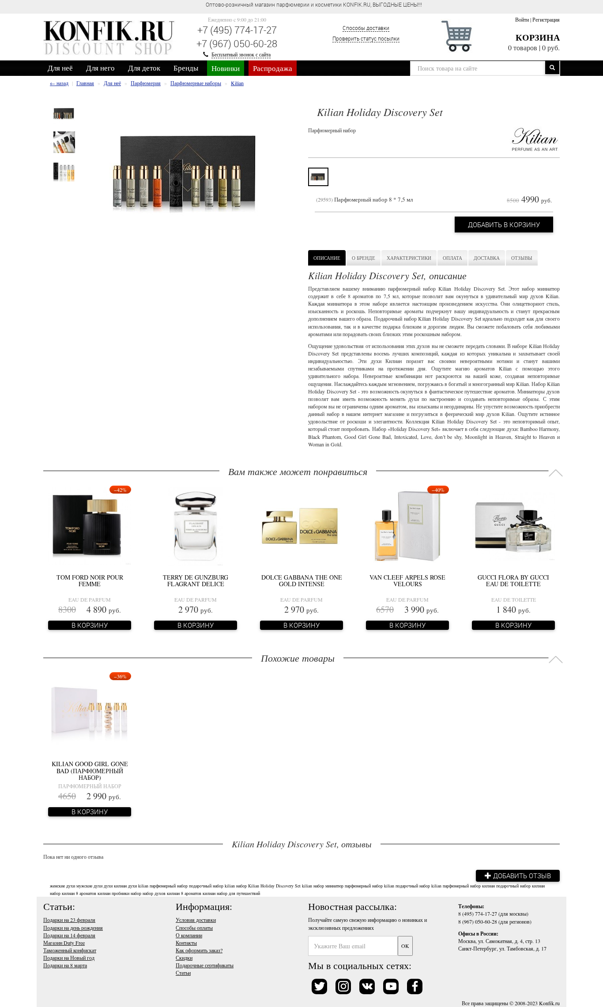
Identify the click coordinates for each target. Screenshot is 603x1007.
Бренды (185, 68)
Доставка (487, 258)
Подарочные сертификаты (205, 965)
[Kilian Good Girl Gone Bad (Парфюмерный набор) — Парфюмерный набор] (89, 711)
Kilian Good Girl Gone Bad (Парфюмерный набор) (90, 771)
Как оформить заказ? (199, 950)
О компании (189, 935)
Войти (522, 19)
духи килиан (115, 886)
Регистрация (546, 19)
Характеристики (409, 258)
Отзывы (521, 258)
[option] (64, 114)
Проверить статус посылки (365, 38)
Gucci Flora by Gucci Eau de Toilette (513, 580)
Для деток (144, 68)
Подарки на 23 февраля (69, 919)
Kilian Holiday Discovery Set (274, 886)
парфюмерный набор (169, 886)
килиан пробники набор (119, 893)
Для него (100, 68)
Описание (326, 258)
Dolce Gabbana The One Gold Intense (301, 580)
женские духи (62, 886)
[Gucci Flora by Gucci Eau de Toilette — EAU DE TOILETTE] (513, 525)
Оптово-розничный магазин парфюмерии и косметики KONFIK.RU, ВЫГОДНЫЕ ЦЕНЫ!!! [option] (314, 4)
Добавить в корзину (504, 224)
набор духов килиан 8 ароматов (172, 893)
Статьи (183, 972)
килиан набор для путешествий (231, 893)
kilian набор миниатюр (322, 886)
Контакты (186, 942)
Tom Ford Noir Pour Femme (90, 580)
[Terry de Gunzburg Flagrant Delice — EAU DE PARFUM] (195, 525)
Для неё (60, 68)
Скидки (184, 957)
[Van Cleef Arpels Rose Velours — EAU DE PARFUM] (407, 525)
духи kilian (138, 886)
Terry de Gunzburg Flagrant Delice (195, 580)
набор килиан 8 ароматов (73, 893)
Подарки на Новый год (68, 957)
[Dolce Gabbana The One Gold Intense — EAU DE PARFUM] (301, 525)
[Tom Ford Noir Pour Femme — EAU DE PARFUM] (89, 525)
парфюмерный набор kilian (369, 886)
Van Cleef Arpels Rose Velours (407, 580)
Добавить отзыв (521, 875)
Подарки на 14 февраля (69, 935)
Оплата (452, 258)
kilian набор (236, 886)
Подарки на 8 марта (65, 965)
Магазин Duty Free (64, 942)
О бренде (363, 258)
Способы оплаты (194, 927)
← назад (59, 82)
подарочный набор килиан (520, 886)
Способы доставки (366, 27)
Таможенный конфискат (69, 950)
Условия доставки (196, 919)
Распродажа (272, 68)
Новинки (225, 68)
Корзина (538, 37)
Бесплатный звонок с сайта (241, 54)
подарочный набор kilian (418, 886)
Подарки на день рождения (73, 927)
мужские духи (89, 886)
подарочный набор (206, 886)
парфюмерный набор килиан (469, 886)
